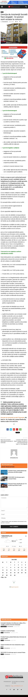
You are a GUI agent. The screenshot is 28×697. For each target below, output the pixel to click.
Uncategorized (3, 626)
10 (18, 567)
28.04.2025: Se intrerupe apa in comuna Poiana (13, 652)
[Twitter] (14, 689)
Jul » (5, 577)
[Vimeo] (17, 689)
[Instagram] (10, 689)
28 (6, 575)
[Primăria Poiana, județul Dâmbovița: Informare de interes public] (4, 472)
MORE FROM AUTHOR (7, 467)
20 (2, 572)
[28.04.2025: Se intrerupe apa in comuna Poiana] (4, 478)
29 (10, 575)
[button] (26, 7)
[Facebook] (6, 689)
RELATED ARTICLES (7, 464)
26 (25, 572)
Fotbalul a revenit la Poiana (8, 630)
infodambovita (5, 21)
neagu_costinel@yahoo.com (16, 685)
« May (2, 577)
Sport (2, 632)
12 (25, 567)
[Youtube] (21, 689)
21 (6, 572)
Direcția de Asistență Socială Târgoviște (12, 417)
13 (2, 570)
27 (2, 575)
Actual (2, 12)
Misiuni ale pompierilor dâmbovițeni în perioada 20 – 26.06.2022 (7, 441)
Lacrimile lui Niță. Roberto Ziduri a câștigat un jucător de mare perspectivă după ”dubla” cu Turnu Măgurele (20, 442)
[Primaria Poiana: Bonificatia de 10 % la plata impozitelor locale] (4, 485)
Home (2, 9)
